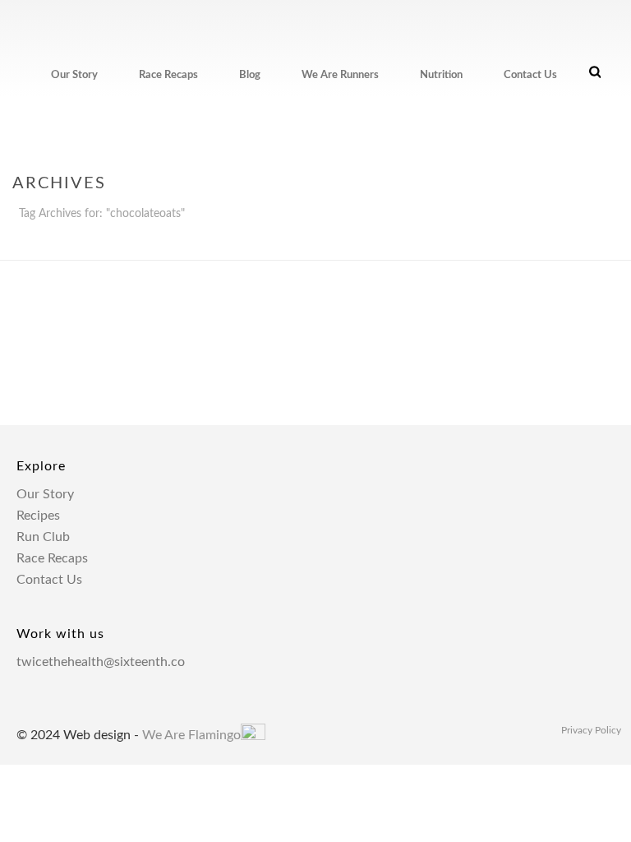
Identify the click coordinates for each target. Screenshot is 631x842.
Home (499, 244)
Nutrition (441, 75)
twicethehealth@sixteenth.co (100, 662)
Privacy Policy (591, 730)
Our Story (74, 75)
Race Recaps (168, 75)
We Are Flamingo (191, 735)
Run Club (43, 537)
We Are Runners (340, 75)
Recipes (38, 515)
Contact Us (530, 75)
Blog (249, 75)
